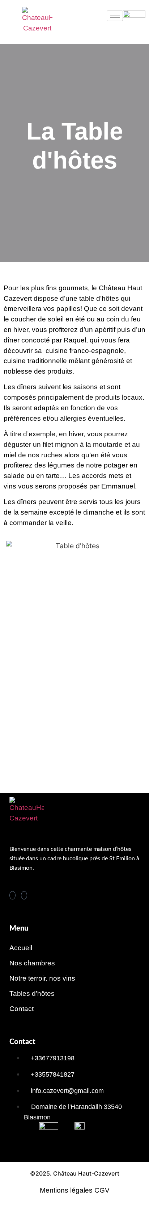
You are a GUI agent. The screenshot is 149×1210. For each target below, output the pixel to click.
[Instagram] (24, 895)
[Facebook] (12, 895)
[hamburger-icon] (115, 16)
